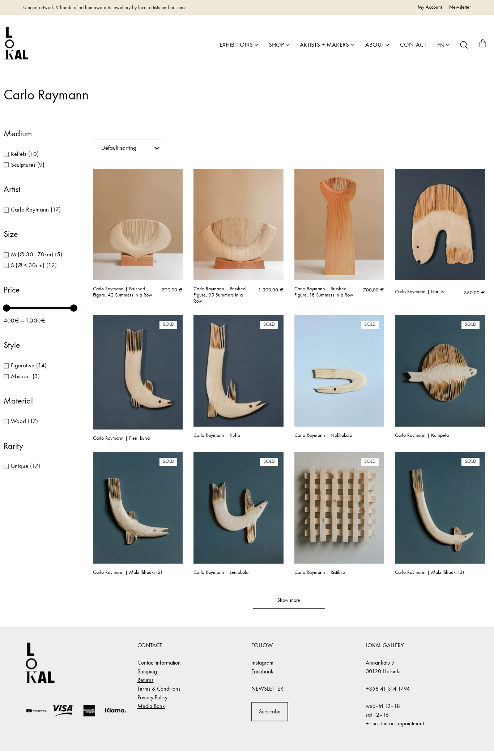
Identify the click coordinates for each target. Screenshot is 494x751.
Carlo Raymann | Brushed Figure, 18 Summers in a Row (323, 292)
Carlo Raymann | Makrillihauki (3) (429, 572)
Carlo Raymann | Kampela (422, 435)
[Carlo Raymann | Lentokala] (238, 507)
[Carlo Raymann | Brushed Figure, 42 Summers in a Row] (138, 224)
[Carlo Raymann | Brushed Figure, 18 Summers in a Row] (339, 224)
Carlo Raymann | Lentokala (220, 572)
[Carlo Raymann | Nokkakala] (339, 370)
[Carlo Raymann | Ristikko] (339, 507)
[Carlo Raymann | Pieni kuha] (138, 372)
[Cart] (483, 44)
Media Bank (151, 706)
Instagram (262, 662)
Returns (145, 680)
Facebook (262, 671)
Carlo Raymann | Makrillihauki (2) (127, 572)
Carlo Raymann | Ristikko (319, 572)
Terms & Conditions (158, 688)
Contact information (159, 662)
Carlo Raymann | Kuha (216, 435)
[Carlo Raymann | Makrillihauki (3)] (440, 507)
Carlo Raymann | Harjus (419, 292)
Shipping (147, 671)
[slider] (6, 308)
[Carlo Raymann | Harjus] (440, 224)
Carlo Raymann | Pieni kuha (121, 438)
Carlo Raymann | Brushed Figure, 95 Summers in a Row (219, 295)
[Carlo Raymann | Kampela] (440, 370)
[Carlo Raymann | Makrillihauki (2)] (138, 507)
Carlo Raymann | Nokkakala (323, 435)
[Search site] (464, 45)
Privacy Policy (152, 697)
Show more (288, 600)
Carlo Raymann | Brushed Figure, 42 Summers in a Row (122, 292)
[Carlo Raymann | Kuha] (238, 370)
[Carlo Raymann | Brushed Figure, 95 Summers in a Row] (238, 224)
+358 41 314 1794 (388, 688)
